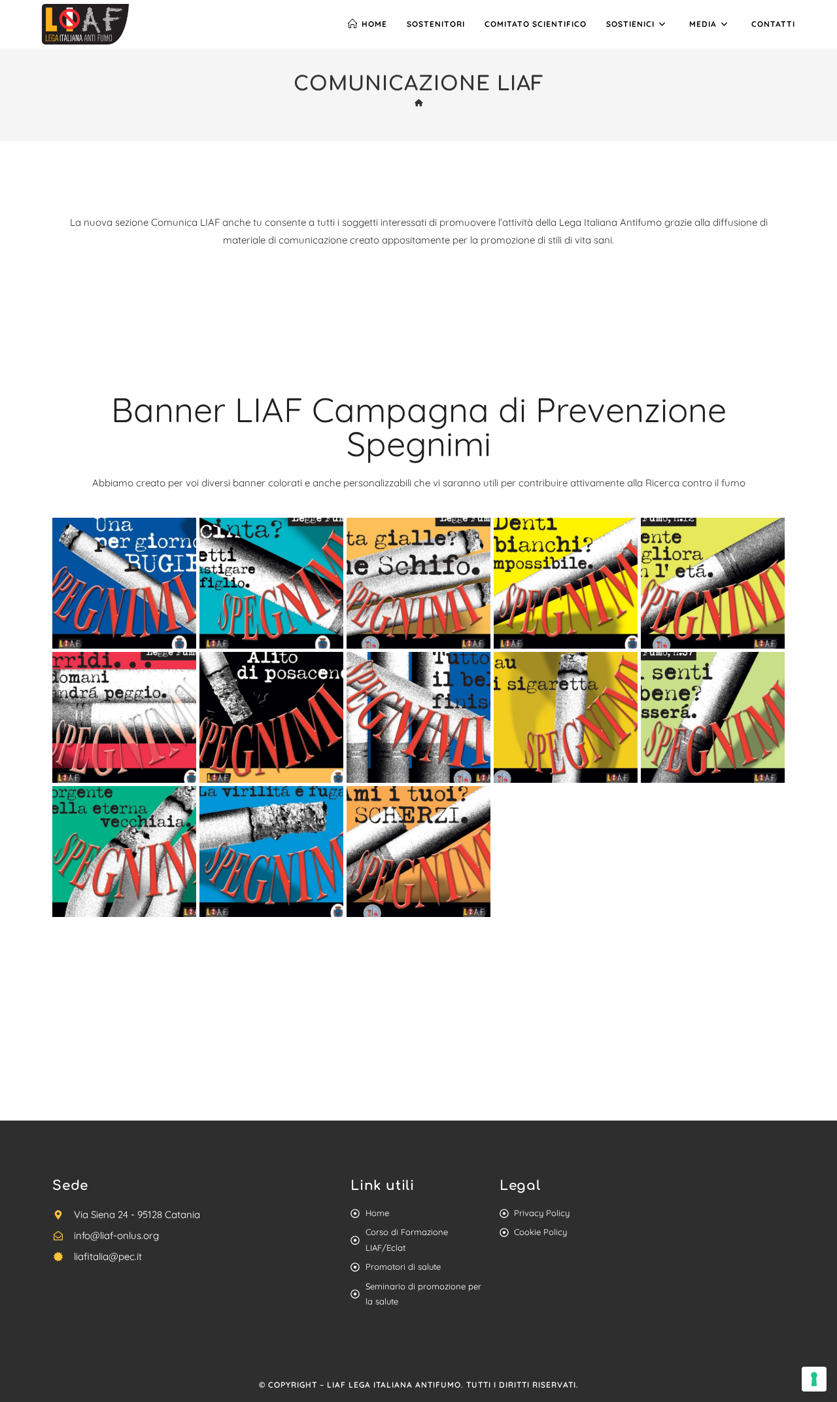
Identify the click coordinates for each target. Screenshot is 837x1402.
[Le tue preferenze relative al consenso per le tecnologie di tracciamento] (814, 1379)
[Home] (419, 102)
